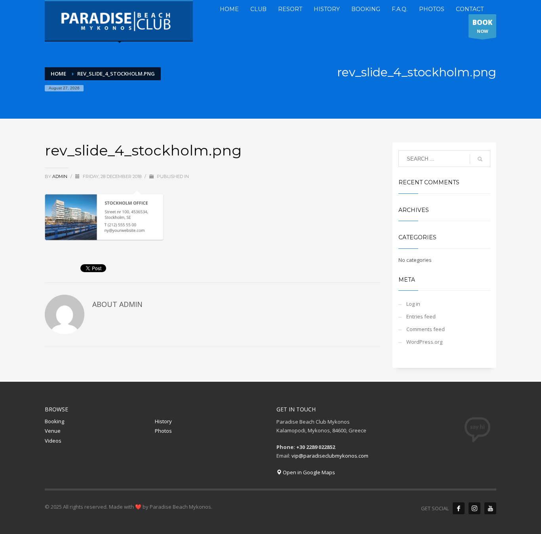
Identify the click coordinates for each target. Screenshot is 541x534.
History (163, 421)
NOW (482, 26)
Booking (54, 421)
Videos (53, 440)
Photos (163, 430)
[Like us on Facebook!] (459, 508)
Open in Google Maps (308, 472)
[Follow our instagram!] (474, 508)
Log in (413, 303)
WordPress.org (424, 341)
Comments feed (425, 329)
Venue (53, 430)
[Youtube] (490, 508)
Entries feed (421, 316)
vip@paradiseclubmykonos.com (329, 455)
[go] (480, 159)
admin (60, 176)
